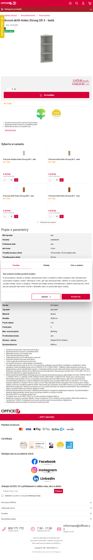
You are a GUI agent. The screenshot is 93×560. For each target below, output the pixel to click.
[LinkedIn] (46, 477)
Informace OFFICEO (8, 502)
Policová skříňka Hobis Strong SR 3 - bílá (19, 159)
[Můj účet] (83, 3)
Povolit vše (75, 297)
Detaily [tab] (47, 265)
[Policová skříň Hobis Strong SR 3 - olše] (69, 189)
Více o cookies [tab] (77, 265)
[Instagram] (46, 469)
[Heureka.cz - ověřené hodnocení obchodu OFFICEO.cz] (56, 114)
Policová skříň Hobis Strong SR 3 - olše (64, 196)
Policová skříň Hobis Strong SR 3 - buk (18, 196)
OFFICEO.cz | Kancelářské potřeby (8, 3)
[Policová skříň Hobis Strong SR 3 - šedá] (46, 48)
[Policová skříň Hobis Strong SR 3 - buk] (24, 189)
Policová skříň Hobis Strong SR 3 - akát (64, 159)
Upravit (45, 297)
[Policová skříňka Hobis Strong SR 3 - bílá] (24, 152)
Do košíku (49, 95)
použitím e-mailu (19, 496)
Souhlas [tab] (16, 265)
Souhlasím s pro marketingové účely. (23, 496)
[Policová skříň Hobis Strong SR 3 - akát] (69, 152)
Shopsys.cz (57, 552)
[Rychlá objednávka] (70, 3)
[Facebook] (46, 460)
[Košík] (89, 3)
